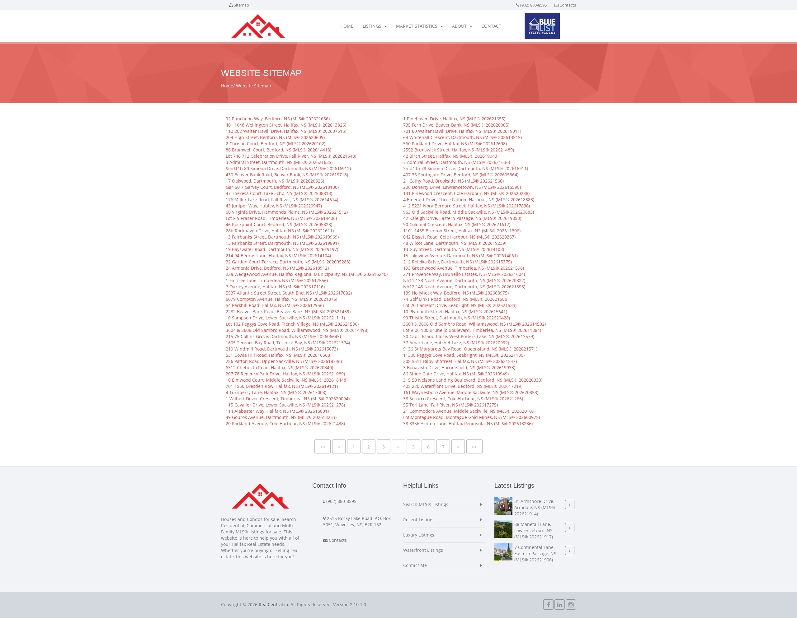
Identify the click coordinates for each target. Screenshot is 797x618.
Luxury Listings (418, 535)
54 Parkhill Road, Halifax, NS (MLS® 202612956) (275, 305)
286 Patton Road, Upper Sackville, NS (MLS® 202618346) (284, 361)
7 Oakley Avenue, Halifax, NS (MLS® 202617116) (275, 287)
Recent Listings (419, 520)
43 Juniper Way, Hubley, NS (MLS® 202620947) (274, 206)
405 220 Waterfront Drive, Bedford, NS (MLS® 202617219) (462, 386)
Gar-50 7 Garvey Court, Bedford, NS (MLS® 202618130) (282, 187)
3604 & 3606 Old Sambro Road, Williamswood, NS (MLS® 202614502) (474, 324)
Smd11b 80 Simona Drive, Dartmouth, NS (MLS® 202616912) (288, 168)
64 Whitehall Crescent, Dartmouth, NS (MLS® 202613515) (462, 137)
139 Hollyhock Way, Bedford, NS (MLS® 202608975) (456, 293)
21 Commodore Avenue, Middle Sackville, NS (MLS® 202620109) (469, 411)
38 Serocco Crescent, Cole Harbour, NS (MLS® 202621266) (463, 399)
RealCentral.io (273, 604)
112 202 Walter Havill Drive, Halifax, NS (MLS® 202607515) (286, 131)
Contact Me (415, 565)
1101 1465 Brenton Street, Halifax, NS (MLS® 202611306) (462, 231)
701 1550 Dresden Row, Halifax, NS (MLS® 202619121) (282, 386)
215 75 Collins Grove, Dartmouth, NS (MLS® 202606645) (283, 336)
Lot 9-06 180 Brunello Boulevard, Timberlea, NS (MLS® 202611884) (472, 330)
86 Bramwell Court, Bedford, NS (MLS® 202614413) (278, 150)
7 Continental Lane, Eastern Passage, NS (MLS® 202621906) (535, 553)
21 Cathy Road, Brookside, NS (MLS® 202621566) (453, 181)
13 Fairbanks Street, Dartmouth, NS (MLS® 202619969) (282, 237)
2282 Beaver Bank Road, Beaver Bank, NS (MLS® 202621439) (288, 311)
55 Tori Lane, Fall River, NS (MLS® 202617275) (450, 405)
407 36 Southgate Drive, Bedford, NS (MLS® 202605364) (460, 175)
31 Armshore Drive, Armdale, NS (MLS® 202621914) (534, 507)
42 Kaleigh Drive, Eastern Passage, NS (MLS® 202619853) (462, 218)
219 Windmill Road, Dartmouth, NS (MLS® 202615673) (282, 349)
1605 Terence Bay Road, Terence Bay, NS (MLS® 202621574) (288, 343)
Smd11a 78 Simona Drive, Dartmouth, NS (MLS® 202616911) (465, 168)
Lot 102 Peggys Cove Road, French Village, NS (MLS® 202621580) (292, 324)
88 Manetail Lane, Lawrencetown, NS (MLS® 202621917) (533, 530)
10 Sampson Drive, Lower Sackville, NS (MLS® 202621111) (285, 318)
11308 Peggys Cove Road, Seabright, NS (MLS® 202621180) (464, 355)
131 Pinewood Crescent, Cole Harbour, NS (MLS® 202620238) (466, 193)
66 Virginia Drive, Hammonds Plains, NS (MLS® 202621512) (287, 212)
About (459, 26)
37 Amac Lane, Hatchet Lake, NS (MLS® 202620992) (456, 343)
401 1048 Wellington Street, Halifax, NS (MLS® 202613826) (286, 125)
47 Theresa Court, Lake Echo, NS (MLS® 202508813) (279, 193)
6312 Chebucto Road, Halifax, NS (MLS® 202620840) (279, 367)
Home (346, 26)
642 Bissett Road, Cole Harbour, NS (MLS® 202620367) (459, 237)
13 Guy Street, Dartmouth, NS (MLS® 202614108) (453, 249)
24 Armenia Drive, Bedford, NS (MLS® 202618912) (277, 268)
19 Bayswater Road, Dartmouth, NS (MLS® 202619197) (282, 249)
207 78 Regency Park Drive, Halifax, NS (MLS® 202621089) (285, 374)
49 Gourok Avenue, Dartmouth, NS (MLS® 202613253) (281, 417)
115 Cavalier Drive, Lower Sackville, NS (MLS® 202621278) (285, 405)
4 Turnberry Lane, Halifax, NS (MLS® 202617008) (276, 392)
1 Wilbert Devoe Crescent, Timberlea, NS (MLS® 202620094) (288, 399)
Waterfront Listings (423, 550)
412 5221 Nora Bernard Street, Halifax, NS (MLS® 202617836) (466, 206)
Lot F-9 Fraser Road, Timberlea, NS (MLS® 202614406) (281, 218)
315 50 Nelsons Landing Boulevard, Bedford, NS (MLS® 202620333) (472, 380)
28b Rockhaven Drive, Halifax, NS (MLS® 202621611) (280, 231)
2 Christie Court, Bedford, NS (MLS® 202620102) (275, 143)
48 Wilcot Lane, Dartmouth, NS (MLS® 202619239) (454, 243)
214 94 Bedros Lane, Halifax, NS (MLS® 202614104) (278, 255)
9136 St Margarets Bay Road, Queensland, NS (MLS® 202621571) (470, 349)
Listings (372, 26)
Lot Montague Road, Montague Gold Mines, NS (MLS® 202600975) (471, 417)
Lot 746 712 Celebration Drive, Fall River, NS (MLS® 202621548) (291, 156)
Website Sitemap (253, 86)
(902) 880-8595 (533, 5)
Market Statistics (416, 26)
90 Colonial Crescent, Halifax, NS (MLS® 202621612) (456, 224)
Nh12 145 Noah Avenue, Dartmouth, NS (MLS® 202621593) (464, 287)
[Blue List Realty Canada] (542, 26)
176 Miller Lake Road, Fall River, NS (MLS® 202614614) (282, 199)
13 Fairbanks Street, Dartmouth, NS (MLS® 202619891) (282, 243)
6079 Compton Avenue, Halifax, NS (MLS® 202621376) (281, 299)
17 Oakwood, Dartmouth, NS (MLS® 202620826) (275, 181)
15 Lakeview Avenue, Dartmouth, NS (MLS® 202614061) (460, 255)
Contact (491, 26)
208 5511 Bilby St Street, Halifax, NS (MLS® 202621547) (460, 361)
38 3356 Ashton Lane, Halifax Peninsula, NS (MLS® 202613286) (468, 423)
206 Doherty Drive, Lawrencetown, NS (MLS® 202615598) (462, 187)
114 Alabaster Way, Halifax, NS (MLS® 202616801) (277, 411)
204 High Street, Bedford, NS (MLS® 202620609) (275, 137)
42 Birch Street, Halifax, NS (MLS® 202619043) (450, 156)
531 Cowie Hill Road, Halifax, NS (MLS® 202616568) (278, 355)
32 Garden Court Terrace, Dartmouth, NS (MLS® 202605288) (288, 262)
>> (474, 447)
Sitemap (241, 5)
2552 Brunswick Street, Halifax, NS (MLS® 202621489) (458, 150)
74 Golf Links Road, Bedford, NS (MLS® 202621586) (455, 299)
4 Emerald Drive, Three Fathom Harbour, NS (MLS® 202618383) (468, 199)
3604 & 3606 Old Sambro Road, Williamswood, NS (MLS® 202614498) (297, 330)
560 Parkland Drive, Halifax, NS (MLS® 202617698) (455, 143)
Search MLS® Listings (425, 504)
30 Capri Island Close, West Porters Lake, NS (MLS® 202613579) (468, 336)
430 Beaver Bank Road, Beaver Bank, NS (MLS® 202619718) (287, 175)
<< (322, 447)
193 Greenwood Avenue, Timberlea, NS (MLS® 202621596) (463, 268)
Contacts (567, 5)
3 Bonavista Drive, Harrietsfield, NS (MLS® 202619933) (459, 367)
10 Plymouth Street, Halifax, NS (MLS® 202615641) (455, 311)
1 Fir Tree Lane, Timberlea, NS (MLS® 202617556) (277, 280)
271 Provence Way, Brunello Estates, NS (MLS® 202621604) (464, 274)
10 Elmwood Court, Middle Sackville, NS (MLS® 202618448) (286, 380)
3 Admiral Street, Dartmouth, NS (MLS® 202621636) (456, 162)
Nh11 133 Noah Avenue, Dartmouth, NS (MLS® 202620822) (464, 280)
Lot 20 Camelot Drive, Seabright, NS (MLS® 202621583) (459, 305)
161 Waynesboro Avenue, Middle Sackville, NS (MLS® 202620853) (470, 392)
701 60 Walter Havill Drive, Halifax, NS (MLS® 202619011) (462, 131)
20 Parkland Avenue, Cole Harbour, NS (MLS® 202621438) (285, 423)
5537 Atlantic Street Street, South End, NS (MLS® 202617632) (289, 293)
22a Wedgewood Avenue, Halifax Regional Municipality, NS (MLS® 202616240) (307, 274)
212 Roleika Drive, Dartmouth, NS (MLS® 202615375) (457, 262)
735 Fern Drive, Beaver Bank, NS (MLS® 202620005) (456, 125)
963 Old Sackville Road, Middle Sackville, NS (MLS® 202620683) (468, 212)
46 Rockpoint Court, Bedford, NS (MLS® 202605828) (279, 224)
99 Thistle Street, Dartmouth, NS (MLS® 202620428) (456, 318)
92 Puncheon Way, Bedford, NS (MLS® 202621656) (278, 119)
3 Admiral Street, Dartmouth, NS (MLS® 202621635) (279, 162)
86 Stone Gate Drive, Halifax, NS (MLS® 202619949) (456, 374)
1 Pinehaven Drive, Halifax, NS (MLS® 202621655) (454, 119)
